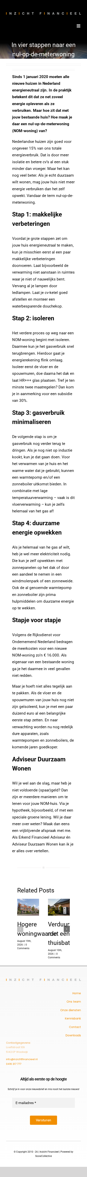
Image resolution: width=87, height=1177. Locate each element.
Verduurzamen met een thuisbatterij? (59, 907)
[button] (20, 929)
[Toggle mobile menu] (79, 26)
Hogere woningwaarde (28, 907)
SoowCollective (43, 1156)
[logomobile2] (43, 980)
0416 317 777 (13, 1064)
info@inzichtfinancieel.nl (22, 1059)
